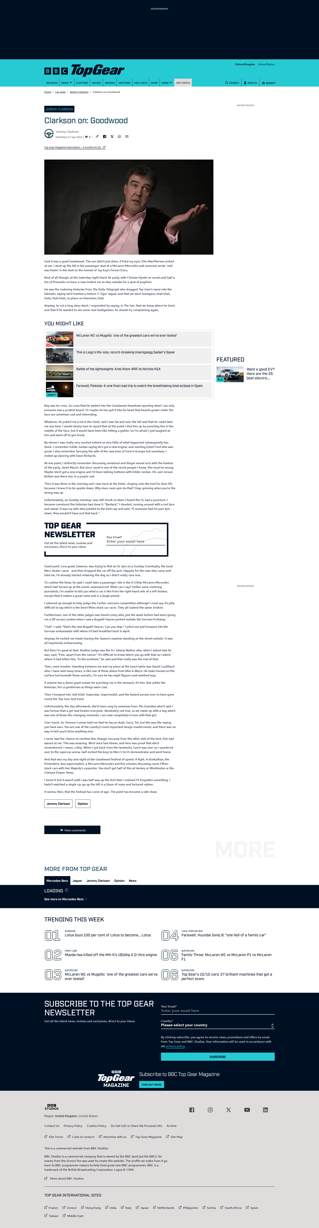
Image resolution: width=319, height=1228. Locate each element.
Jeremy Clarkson (79, 92)
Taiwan (53, 1216)
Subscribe (218, 1056)
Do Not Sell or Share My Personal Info (136, 1126)
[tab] (57, 880)
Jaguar (77, 880)
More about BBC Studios (64, 1178)
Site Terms (56, 1137)
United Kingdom (245, 64)
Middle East (75, 1216)
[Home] (89, 70)
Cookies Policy (96, 1126)
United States (266, 64)
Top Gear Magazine (148, 1137)
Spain (254, 1208)
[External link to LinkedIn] (265, 1110)
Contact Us (51, 1126)
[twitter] (112, 136)
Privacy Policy (73, 1126)
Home (47, 92)
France (53, 1208)
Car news (60, 92)
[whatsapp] (119, 136)
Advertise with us (114, 1137)
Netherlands (165, 1208)
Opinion (83, 803)
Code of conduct (83, 1137)
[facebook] (104, 136)
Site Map (177, 1137)
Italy (128, 1208)
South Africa (233, 1208)
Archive (172, 1126)
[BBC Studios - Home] (53, 1107)
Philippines (190, 1208)
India (113, 1208)
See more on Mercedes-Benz (64, 899)
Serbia (211, 1208)
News (132, 880)
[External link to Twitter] (228, 1110)
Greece (72, 1208)
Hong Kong (93, 1208)
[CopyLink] (97, 136)
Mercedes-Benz (57, 880)
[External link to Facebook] (192, 1110)
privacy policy (175, 1046)
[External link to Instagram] (210, 1110)
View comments (75, 830)
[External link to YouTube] (247, 1110)
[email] (127, 136)
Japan (144, 1208)
